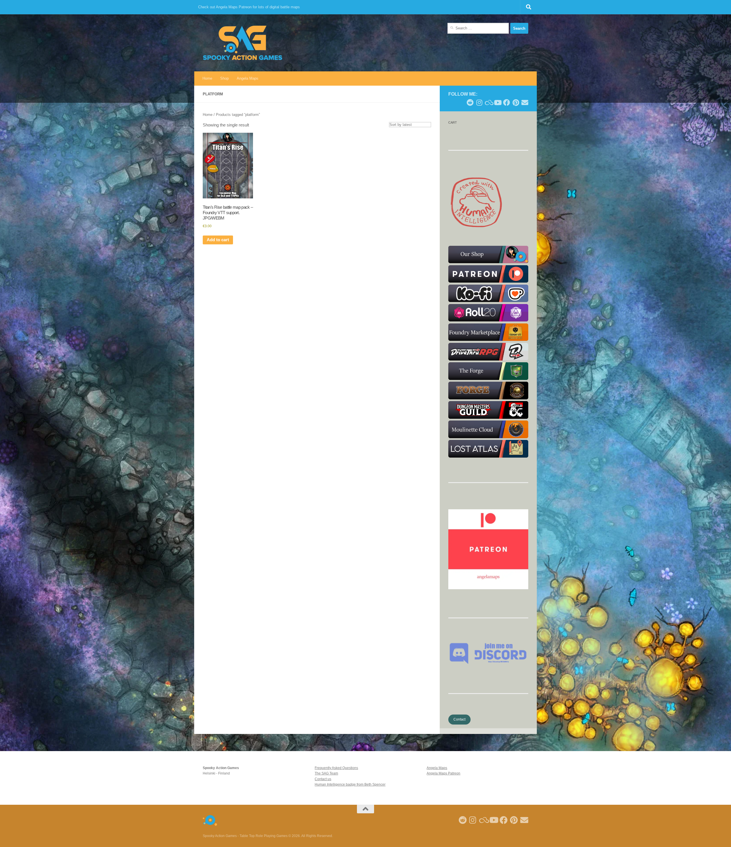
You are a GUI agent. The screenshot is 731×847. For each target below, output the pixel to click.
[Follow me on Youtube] (497, 102)
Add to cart (218, 240)
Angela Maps (247, 78)
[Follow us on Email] (524, 102)
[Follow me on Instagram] (479, 102)
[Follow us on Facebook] (506, 102)
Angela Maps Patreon (443, 773)
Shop (224, 78)
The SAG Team (326, 773)
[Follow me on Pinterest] (515, 102)
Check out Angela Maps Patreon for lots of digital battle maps (249, 7)
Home (207, 78)
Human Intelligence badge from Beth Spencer (350, 784)
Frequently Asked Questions (336, 768)
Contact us (323, 779)
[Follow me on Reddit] (470, 102)
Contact (459, 719)
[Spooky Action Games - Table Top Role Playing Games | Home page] (242, 43)
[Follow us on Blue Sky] (488, 102)
